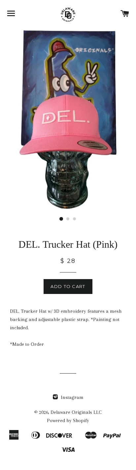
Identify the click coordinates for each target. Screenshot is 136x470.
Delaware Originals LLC (76, 412)
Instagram (71, 397)
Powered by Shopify (68, 420)
